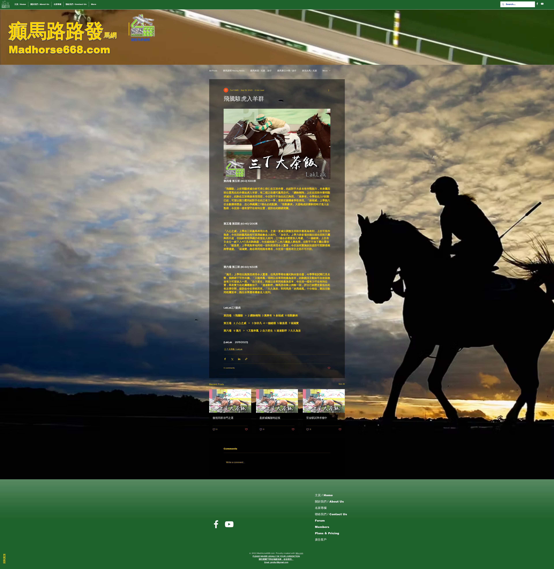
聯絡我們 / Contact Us (331, 514)
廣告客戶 (320, 539)
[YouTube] (542, 3)
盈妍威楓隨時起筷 (270, 417)
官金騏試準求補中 (316, 417)
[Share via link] (246, 359)
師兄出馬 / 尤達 (309, 70)
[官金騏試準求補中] (324, 401)
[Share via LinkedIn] (239, 359)
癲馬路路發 (56, 30)
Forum (320, 520)
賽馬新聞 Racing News (234, 70)
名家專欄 (320, 507)
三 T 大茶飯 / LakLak (233, 349)
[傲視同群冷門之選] (230, 401)
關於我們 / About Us (329, 501)
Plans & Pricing (327, 533)
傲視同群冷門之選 (223, 417)
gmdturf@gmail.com (279, 562)
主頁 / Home (324, 495)
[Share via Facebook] (225, 359)
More (325, 70)
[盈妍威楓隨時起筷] (277, 401)
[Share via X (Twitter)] (232, 359)
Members (322, 526)
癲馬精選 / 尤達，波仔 (261, 70)
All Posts (213, 70)
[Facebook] (537, 3)
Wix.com (299, 553)
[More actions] (328, 90)
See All (342, 384)
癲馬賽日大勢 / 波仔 (286, 70)
